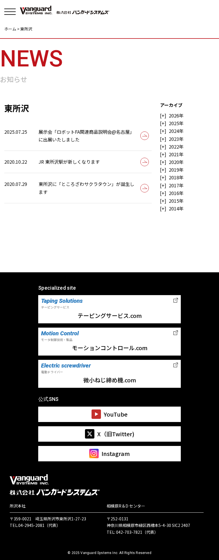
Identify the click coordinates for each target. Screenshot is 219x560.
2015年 (176, 200)
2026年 (176, 115)
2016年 (176, 193)
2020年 (176, 162)
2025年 (176, 123)
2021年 (176, 154)
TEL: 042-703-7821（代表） (132, 532)
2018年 (176, 177)
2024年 (176, 130)
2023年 (176, 138)
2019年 (176, 169)
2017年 (176, 185)
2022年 (176, 146)
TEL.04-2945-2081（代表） (35, 525)
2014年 (176, 208)
